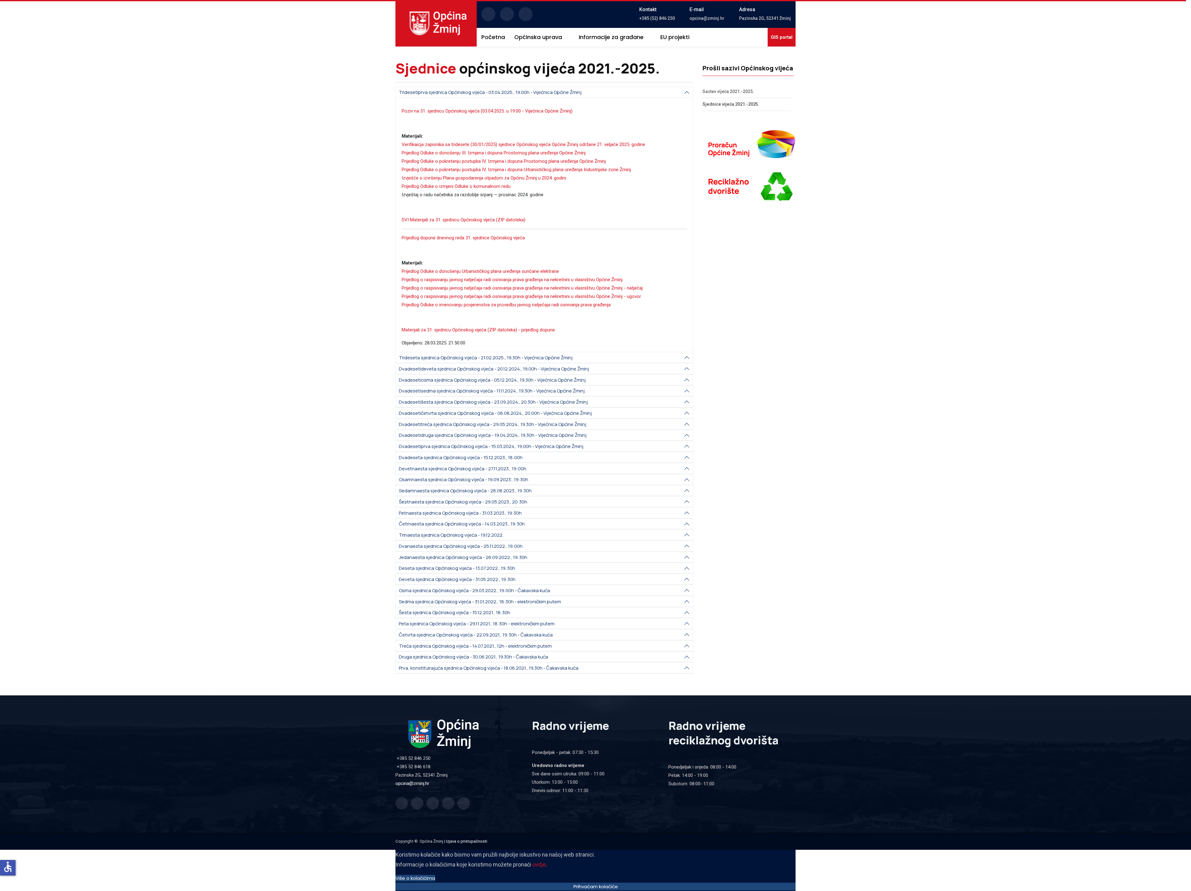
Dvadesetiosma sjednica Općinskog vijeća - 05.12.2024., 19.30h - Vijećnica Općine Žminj (492, 380)
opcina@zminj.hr (707, 18)
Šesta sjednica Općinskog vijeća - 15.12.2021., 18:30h (454, 612)
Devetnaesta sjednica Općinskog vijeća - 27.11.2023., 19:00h (462, 468)
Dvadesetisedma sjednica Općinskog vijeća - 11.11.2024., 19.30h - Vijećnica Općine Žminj (492, 391)
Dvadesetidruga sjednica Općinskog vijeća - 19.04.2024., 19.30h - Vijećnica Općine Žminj (493, 435)
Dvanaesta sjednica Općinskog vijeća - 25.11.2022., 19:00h (461, 546)
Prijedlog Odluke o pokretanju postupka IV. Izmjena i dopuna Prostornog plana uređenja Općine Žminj (504, 161)
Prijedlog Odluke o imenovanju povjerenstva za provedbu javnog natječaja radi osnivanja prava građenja (506, 305)
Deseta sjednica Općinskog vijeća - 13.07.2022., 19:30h (457, 568)
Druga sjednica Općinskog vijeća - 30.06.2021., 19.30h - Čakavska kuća (473, 657)
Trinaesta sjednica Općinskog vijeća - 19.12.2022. (451, 535)
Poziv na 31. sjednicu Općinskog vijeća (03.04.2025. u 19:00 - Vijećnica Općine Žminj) (487, 111)
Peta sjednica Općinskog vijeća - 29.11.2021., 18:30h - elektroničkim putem (477, 623)
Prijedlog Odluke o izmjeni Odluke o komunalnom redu (456, 186)
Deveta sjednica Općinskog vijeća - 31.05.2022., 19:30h (457, 579)
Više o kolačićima (415, 878)
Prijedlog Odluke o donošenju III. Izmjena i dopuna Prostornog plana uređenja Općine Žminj (494, 153)
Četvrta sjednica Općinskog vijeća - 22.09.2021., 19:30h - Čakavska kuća (476, 635)
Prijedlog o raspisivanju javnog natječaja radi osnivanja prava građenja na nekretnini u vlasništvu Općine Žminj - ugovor (521, 296)
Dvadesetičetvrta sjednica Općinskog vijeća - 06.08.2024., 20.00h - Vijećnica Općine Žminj (495, 413)
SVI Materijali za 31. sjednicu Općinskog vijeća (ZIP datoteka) (463, 220)
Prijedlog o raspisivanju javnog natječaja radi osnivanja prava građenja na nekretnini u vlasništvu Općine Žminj (512, 279)
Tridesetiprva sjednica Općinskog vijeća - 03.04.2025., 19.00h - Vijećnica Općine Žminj (490, 92)
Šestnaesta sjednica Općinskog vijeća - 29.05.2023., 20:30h (463, 502)
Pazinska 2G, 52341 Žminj (765, 18)
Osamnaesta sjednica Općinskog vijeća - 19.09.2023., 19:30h (463, 479)
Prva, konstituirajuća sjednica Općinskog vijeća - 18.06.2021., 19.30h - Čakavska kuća (488, 668)
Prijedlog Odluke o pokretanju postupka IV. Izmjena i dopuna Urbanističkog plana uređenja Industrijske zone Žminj (516, 169)
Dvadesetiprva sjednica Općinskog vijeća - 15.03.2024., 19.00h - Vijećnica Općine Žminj (491, 446)
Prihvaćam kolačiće (595, 886)
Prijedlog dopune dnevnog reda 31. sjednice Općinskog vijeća (463, 238)
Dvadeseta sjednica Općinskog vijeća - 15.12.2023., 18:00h (461, 457)
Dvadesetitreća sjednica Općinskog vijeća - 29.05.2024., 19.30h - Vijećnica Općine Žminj (492, 424)
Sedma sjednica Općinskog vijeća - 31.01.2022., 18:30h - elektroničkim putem (480, 601)
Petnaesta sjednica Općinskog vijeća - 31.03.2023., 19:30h (460, 513)
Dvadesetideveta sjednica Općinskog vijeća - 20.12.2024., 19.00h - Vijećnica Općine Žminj (494, 369)
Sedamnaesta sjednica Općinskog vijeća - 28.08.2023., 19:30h (465, 490)
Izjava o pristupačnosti (466, 841)
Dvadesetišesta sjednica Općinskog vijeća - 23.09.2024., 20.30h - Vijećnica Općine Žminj (493, 402)
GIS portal (781, 37)
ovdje (539, 864)
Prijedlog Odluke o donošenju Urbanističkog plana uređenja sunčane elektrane (480, 271)
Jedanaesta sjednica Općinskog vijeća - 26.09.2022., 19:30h (463, 557)
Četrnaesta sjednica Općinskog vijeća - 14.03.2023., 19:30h (462, 524)
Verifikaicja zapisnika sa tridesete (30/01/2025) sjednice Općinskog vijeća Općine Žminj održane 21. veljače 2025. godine (523, 144)
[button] (542, 37)
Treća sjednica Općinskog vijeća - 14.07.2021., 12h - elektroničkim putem (475, 646)
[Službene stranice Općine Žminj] (438, 23)
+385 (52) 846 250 (657, 18)
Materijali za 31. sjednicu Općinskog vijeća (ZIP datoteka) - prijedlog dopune (478, 330)
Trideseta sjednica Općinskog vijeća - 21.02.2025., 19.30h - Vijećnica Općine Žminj (486, 357)
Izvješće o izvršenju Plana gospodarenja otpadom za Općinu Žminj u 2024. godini (484, 178)
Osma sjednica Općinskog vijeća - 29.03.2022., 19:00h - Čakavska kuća (474, 590)
